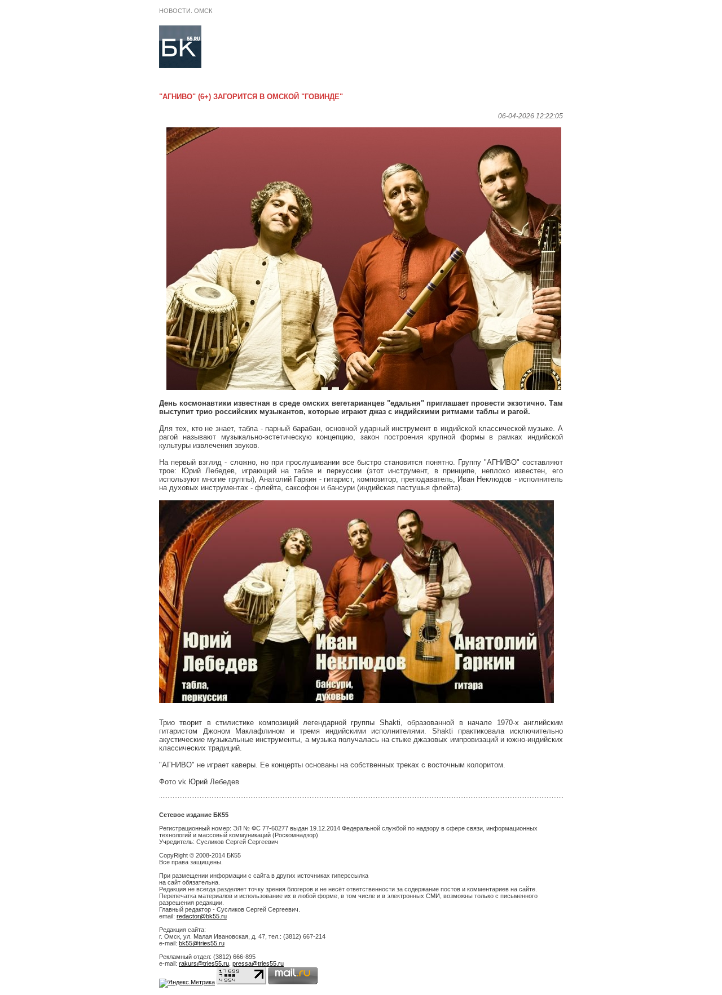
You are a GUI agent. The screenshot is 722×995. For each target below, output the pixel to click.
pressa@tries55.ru (258, 963)
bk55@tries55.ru (201, 943)
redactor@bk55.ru (202, 916)
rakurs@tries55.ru (204, 963)
